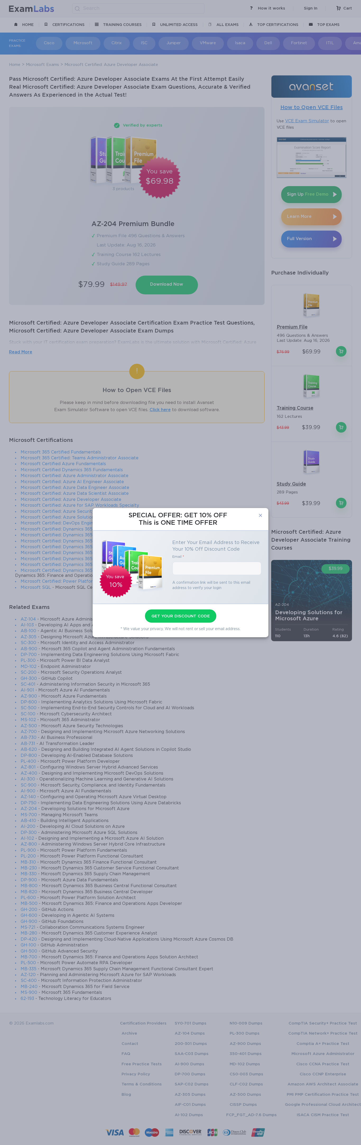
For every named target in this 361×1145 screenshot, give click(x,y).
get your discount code (180, 616)
